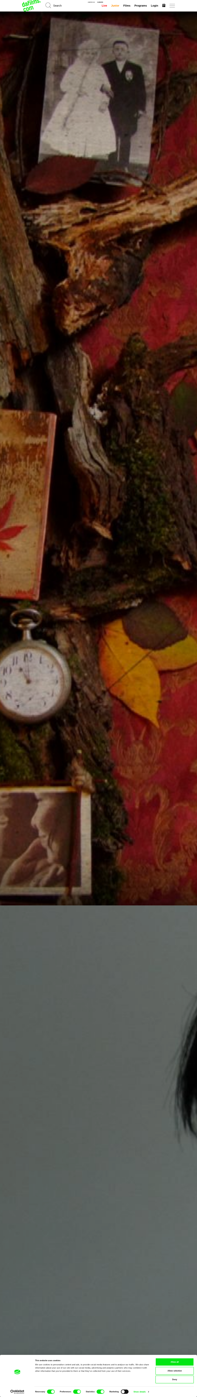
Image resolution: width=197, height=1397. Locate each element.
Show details (139, 1392)
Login (154, 5)
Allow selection (175, 1371)
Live (104, 5)
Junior (115, 5)
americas (91, 2)
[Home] (31, 5)
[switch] (77, 1392)
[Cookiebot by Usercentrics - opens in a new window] (17, 1392)
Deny (174, 1379)
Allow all (175, 1362)
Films (126, 5)
